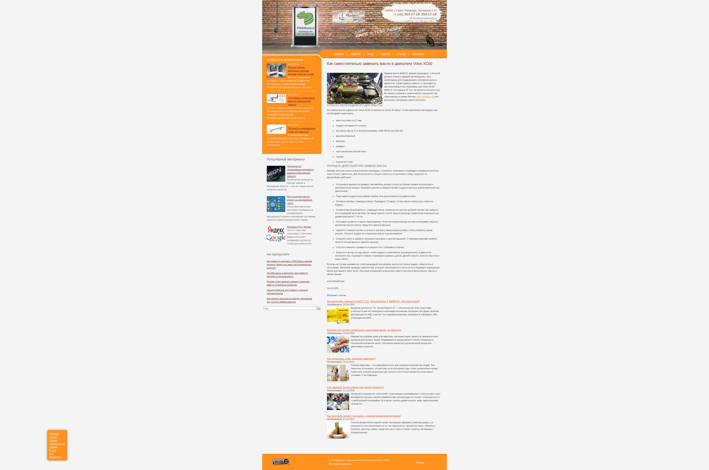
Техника (53, 447)
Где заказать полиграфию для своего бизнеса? (355, 387)
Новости (355, 54)
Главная (339, 54)
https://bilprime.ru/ (425, 96)
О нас (371, 54)
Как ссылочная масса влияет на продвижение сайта (299, 200)
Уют (51, 453)
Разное (420, 462)
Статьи (401, 54)
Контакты (418, 54)
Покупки (53, 437)
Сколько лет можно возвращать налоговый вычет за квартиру (364, 329)
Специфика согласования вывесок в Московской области (301, 101)
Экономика (55, 457)
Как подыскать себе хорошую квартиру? (351, 358)
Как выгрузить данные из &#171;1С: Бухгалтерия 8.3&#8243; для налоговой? (373, 301)
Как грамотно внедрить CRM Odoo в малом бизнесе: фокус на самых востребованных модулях (289, 264)
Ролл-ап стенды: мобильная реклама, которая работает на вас (301, 70)
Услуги (52, 450)
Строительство (57, 443)
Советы (53, 440)
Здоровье (54, 433)
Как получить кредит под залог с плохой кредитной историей (364, 415)
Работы (385, 54)
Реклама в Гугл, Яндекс (299, 227)
